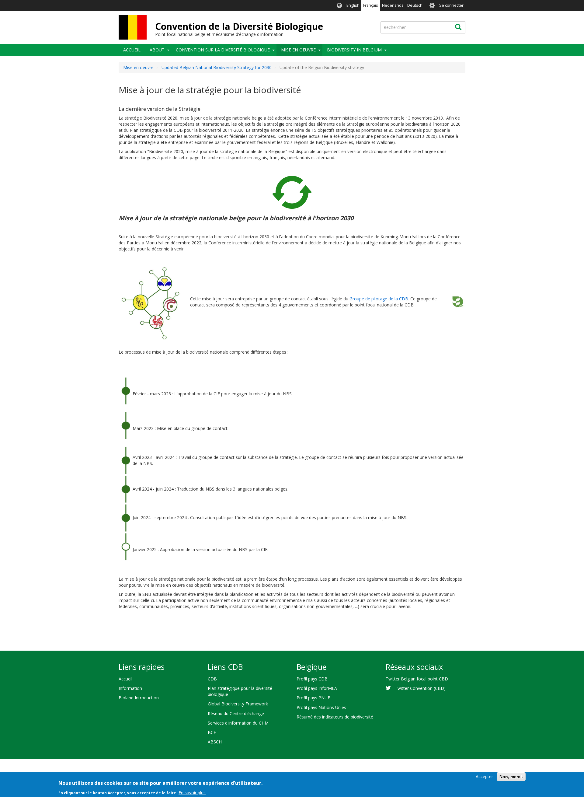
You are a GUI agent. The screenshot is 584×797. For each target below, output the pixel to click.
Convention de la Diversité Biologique (239, 26)
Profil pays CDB (312, 679)
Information (130, 688)
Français (370, 5)
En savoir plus (192, 792)
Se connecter (451, 5)
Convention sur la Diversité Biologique (223, 50)
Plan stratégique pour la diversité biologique (240, 691)
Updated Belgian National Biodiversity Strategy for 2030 (217, 67)
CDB (212, 679)
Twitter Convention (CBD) (420, 688)
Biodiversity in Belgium (354, 50)
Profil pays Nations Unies (321, 707)
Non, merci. (511, 776)
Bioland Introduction (139, 698)
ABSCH (215, 742)
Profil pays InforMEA (317, 688)
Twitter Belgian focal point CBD (417, 679)
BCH (212, 732)
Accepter (484, 776)
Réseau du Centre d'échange (236, 713)
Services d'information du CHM (238, 723)
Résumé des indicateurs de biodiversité (335, 717)
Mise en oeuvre (298, 50)
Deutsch (414, 5)
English (353, 5)
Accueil (132, 50)
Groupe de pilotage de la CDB (378, 299)
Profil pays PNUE (313, 698)
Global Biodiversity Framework (238, 704)
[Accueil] (133, 27)
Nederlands (393, 5)
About (157, 50)
